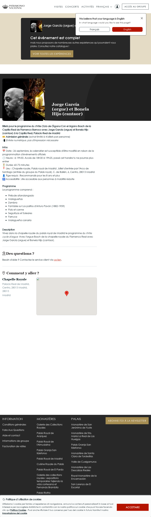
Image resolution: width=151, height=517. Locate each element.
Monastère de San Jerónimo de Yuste (81, 426)
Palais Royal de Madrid (50, 458)
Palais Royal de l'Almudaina (45, 443)
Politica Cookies (18, 510)
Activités (87, 6)
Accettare (132, 507)
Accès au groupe (135, 6)
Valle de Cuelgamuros (83, 461)
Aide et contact (11, 435)
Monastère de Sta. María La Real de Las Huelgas (83, 436)
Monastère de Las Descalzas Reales (81, 469)
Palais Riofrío (43, 492)
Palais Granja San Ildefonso (46, 451)
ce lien (57, 259)
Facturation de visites (14, 446)
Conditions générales (14, 424)
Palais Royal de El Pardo (50, 469)
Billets (124, 113)
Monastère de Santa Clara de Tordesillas (82, 455)
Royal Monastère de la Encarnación (84, 477)
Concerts (72, 6)
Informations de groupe (15, 440)
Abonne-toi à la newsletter (127, 420)
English (127, 29)
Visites (58, 6)
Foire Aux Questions (13, 429)
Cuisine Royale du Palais (50, 464)
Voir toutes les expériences (52, 53)
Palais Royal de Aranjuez (45, 434)
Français (102, 6)
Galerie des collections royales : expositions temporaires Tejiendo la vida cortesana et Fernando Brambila (50, 481)
